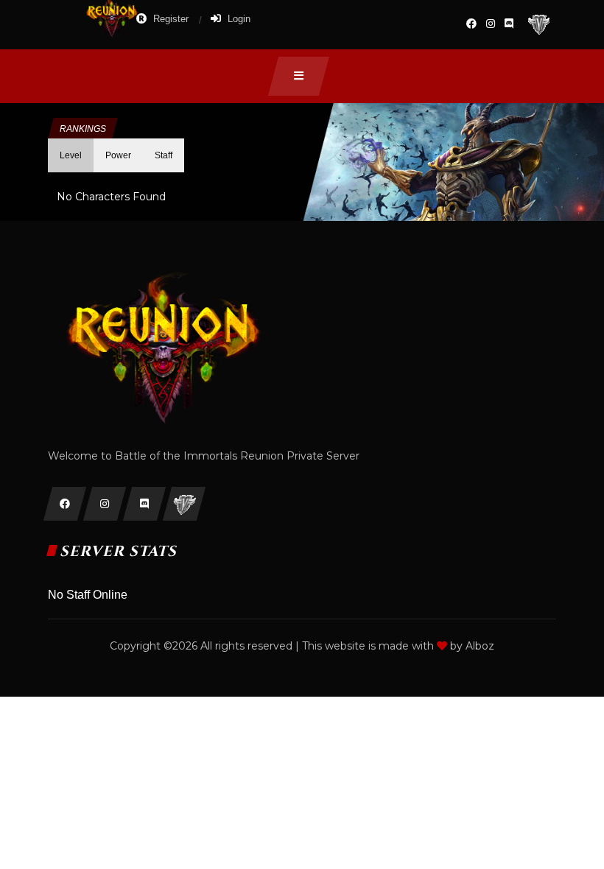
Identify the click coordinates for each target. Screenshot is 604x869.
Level (71, 155)
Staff (163, 155)
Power (118, 155)
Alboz (480, 645)
